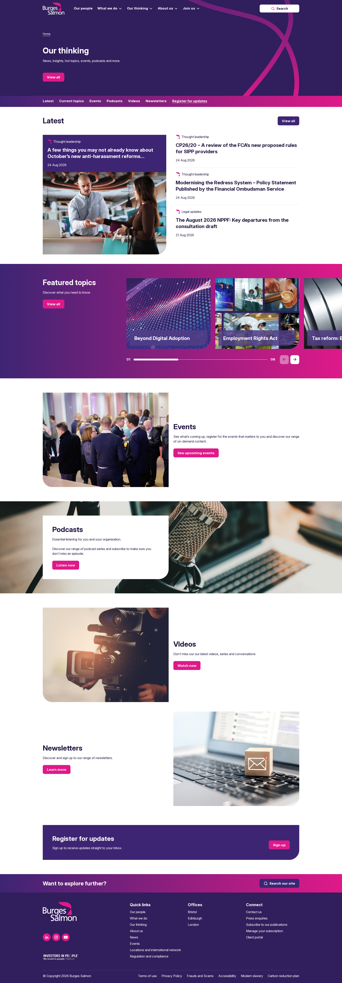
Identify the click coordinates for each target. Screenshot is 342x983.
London (193, 925)
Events (135, 944)
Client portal (254, 937)
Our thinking (138, 925)
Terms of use (147, 976)
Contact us (254, 912)
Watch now (187, 666)
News (134, 937)
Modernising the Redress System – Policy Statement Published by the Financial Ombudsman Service (236, 186)
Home (46, 33)
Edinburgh (195, 918)
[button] (156, 359)
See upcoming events (196, 453)
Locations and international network (155, 950)
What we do (138, 918)
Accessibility (227, 976)
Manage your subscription (264, 931)
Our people (137, 912)
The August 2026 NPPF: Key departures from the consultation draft (232, 223)
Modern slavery (252, 976)
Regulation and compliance (149, 956)
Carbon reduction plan (283, 976)
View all (53, 77)
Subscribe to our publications (266, 925)
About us (136, 931)
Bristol (192, 912)
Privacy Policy (172, 976)
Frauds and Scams (200, 976)
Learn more (56, 770)
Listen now (65, 565)
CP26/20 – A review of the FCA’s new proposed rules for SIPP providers (236, 148)
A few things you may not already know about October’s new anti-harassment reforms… (100, 153)
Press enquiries (257, 918)
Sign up (279, 845)
